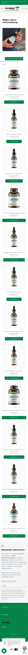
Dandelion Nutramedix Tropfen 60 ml (14, 252)
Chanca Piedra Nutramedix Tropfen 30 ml (14, 489)
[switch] (24, 653)
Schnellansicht (14, 102)
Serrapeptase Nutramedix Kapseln (14, 94)
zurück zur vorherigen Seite (14, 58)
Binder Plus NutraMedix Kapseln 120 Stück (14, 410)
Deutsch (13, 634)
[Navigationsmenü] (2, 9)
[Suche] (22, 9)
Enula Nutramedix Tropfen (14, 292)
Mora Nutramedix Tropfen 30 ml (14, 371)
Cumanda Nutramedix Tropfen (14, 173)
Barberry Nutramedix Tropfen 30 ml (14, 449)
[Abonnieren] (25, 586)
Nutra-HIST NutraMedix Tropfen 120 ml (14, 528)
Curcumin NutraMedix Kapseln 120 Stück (14, 213)
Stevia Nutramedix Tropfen (14, 134)
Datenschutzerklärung (8, 581)
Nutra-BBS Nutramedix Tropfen (14, 331)
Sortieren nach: (7, 61)
